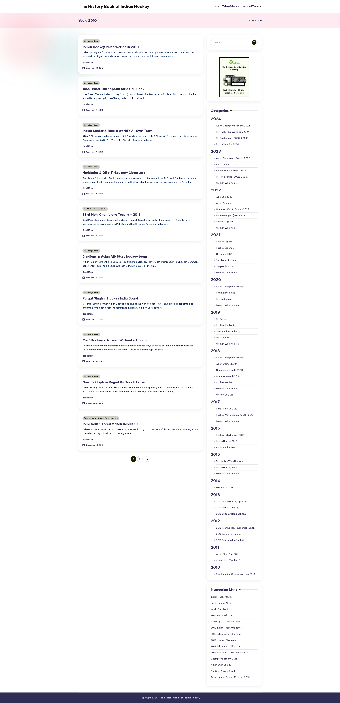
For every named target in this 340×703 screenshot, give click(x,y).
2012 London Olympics (228, 534)
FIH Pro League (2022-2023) (232, 176)
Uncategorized (91, 41)
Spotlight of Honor (226, 260)
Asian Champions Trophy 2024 (233, 125)
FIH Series (221, 319)
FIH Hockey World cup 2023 (231, 170)
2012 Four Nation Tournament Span (235, 527)
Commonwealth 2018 (228, 376)
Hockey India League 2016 (230, 435)
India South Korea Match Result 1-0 (111, 424)
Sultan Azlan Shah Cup (228, 331)
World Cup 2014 (225, 487)
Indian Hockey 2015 (226, 467)
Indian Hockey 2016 (226, 441)
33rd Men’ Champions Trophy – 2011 (111, 215)
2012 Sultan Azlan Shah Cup (231, 540)
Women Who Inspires (227, 305)
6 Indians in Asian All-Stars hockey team (114, 256)
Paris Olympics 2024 (227, 144)
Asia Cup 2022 (224, 196)
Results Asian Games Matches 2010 (101, 418)
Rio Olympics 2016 (226, 447)
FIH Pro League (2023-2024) (232, 138)
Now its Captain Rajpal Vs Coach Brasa (113, 382)
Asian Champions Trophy (230, 286)
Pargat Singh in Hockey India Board (110, 298)
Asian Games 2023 (226, 164)
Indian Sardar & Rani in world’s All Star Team (117, 131)
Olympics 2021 (224, 254)
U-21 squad (222, 337)
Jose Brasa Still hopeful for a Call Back (113, 89)
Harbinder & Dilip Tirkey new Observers (113, 173)
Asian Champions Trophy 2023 (233, 158)
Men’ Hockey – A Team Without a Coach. (115, 340)
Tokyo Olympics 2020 (228, 266)
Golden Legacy (224, 241)
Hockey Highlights (225, 325)
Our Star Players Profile (223, 671)
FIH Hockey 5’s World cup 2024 (232, 131)
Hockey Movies (224, 382)
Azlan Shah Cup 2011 (227, 554)
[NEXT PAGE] (147, 459)
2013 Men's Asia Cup (227, 507)
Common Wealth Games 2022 (232, 209)
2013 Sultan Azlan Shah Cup (231, 513)
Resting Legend (224, 221)
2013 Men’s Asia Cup (222, 615)
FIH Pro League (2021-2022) (232, 215)
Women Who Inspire (227, 182)
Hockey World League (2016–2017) (235, 414)
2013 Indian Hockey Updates (231, 501)
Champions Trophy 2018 (229, 370)
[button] (147, 459)
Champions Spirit (225, 292)
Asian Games (223, 203)
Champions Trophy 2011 (95, 209)
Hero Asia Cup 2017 (226, 408)
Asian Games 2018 (226, 363)
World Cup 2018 (224, 394)
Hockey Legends (225, 247)
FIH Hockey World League (229, 461)
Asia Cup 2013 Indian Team (225, 621)
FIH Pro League (224, 299)
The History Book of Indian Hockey (114, 6)
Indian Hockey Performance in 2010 (110, 47)
